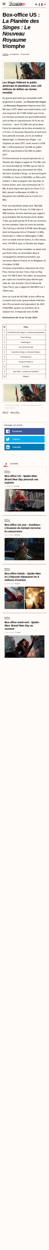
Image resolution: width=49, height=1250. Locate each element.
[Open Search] (36, 4)
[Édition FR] (43, 4)
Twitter (16, 439)
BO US (6, 412)
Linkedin (16, 447)
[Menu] (4, 3)
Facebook (17, 431)
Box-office (15, 412)
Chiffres (5, 54)
